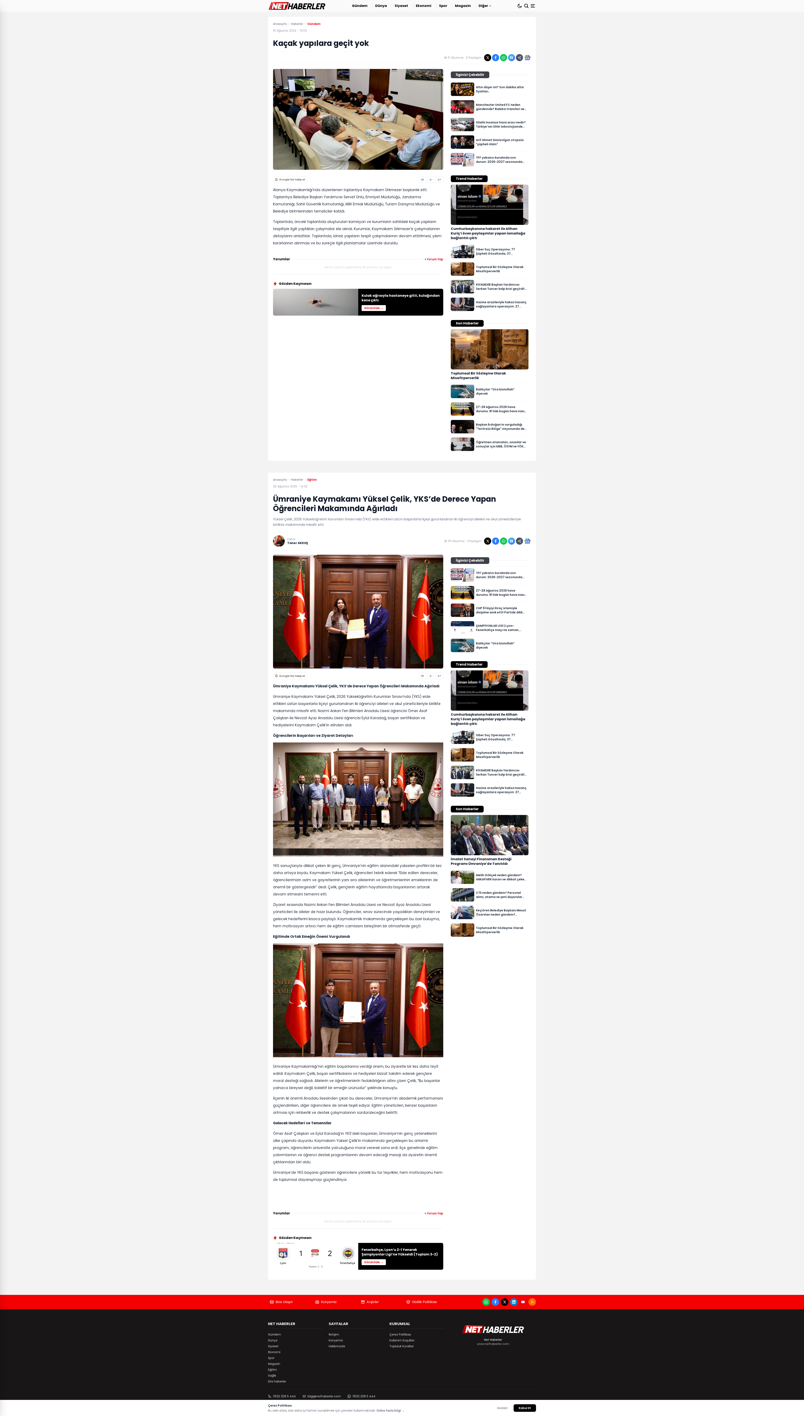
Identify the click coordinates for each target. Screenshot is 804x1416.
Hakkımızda (337, 1346)
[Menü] (533, 6)
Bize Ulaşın (284, 1301)
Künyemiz (329, 1301)
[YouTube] (523, 1302)
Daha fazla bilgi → (391, 1410)
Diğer (483, 5)
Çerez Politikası (400, 1334)
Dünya (381, 5)
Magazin (463, 5)
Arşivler (373, 1301)
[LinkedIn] (514, 1302)
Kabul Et (525, 1408)
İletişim (334, 1334)
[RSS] (532, 1302)
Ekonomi (423, 5)
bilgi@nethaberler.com (324, 1396)
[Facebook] (495, 1302)
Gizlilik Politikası (424, 1301)
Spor (443, 5)
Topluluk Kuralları (401, 1346)
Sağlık (272, 1375)
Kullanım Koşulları (401, 1340)
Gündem (359, 5)
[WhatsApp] (486, 1302)
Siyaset (401, 5)
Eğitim (272, 1370)
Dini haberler (277, 1381)
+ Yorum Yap (433, 259)
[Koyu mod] (519, 5)
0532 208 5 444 (284, 1396)
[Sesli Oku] (422, 179)
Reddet (502, 1408)
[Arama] (526, 5)
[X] (504, 1302)
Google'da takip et (292, 179)
